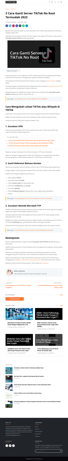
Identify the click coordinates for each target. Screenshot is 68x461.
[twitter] (10, 445)
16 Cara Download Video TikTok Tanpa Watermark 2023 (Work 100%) (30, 143)
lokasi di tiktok (51, 81)
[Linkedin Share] (16, 25)
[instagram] (52, 2)
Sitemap (37, 436)
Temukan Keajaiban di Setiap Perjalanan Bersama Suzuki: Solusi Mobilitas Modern (37, 401)
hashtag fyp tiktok (34, 260)
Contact (37, 429)
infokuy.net (45, 263)
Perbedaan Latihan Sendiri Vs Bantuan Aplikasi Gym (29, 368)
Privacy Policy (38, 431)
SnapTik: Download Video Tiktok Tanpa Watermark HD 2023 (28, 146)
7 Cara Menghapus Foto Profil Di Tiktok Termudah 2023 (47, 349)
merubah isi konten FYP (55, 86)
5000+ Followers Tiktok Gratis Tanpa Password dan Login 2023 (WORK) (47, 324)
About (36, 426)
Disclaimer (38, 434)
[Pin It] (13, 25)
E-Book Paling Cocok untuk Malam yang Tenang (27, 393)
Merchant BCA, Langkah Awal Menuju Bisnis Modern (29, 376)
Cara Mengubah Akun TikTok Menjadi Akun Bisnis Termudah (33, 198)
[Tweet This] (10, 25)
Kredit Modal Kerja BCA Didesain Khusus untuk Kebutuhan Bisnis (32, 384)
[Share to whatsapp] (23, 25)
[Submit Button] (60, 450)
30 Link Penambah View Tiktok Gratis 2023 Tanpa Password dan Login (31, 140)
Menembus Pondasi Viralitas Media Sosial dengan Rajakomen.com (19, 324)
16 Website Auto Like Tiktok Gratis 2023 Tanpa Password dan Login (19, 349)
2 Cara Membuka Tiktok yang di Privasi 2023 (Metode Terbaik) (33, 230)
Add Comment (15, 299)
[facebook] (49, 2)
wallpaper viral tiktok (21, 260)
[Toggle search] (58, 2)
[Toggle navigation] (61, 2)
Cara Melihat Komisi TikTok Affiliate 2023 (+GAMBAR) (30, 99)
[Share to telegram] (26, 25)
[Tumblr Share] (20, 25)
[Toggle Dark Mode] (55, 2)
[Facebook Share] (6, 25)
